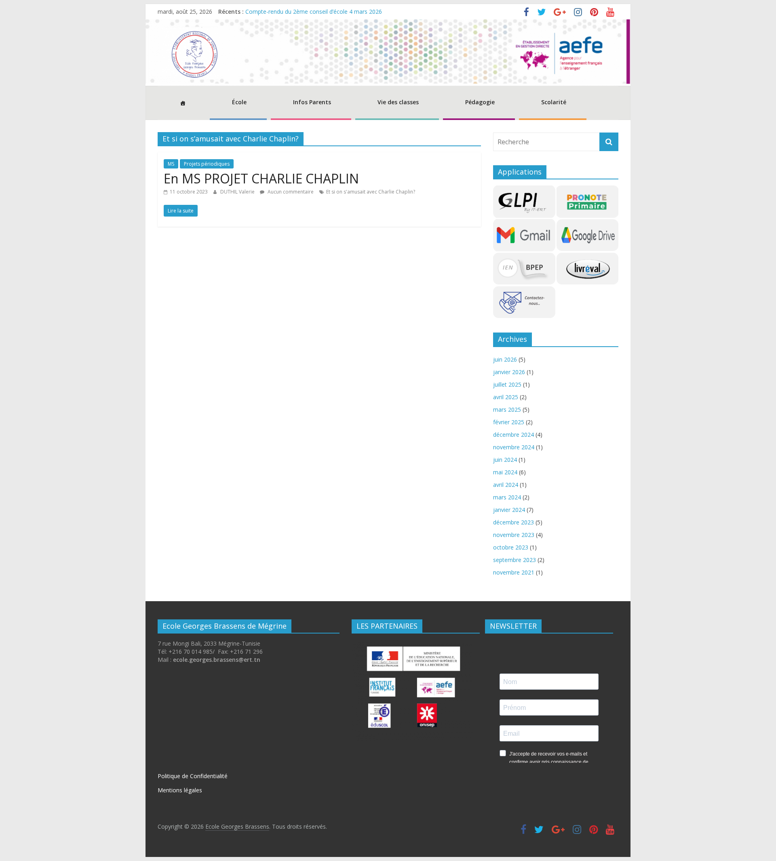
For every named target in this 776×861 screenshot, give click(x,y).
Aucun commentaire (290, 191)
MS (171, 163)
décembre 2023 (513, 522)
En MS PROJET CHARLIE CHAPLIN (261, 178)
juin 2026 (505, 359)
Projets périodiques (207, 163)
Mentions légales (180, 790)
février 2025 (508, 422)
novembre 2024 (513, 447)
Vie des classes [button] (398, 102)
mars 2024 (507, 497)
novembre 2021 (513, 572)
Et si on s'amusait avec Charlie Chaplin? (370, 191)
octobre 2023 (510, 547)
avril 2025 (505, 397)
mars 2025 (507, 409)
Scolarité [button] (553, 102)
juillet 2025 (507, 384)
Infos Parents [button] (312, 102)
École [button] (239, 102)
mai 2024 (505, 472)
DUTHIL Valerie (238, 191)
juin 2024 (505, 459)
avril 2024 (505, 484)
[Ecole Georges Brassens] (388, 24)
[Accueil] (182, 103)
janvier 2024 (509, 510)
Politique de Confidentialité (193, 776)
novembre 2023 (513, 535)
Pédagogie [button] (480, 102)
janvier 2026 (509, 372)
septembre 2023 (514, 560)
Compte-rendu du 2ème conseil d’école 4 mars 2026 (313, 11)
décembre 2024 (513, 434)
